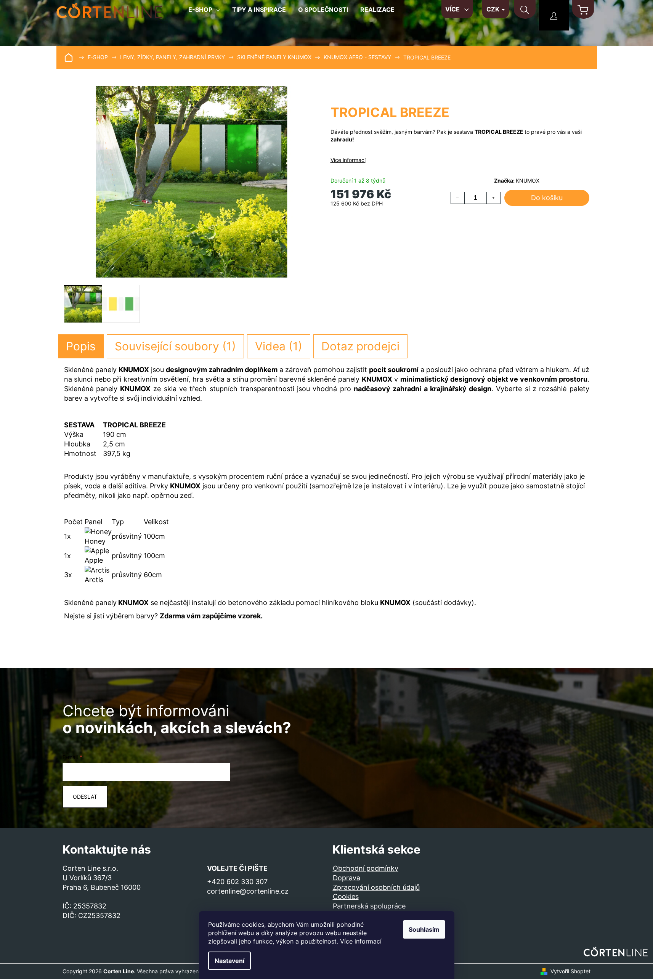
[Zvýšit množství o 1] (493, 198)
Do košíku (547, 198)
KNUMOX (527, 180)
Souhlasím (424, 929)
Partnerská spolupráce (369, 906)
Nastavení (229, 961)
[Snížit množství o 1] (458, 198)
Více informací (361, 941)
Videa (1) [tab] (278, 346)
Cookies (346, 896)
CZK (493, 9)
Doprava (346, 878)
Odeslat (85, 796)
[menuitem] (204, 12)
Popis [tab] (81, 346)
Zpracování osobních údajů (376, 887)
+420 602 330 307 (237, 882)
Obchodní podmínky (365, 868)
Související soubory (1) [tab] (175, 346)
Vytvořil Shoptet (570, 971)
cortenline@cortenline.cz (248, 891)
